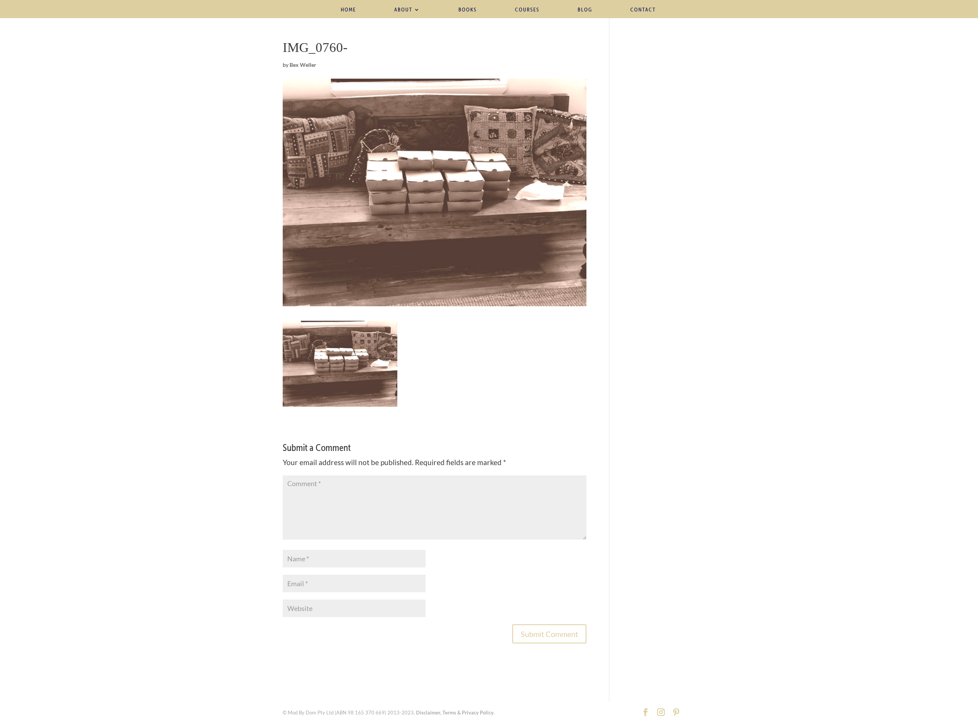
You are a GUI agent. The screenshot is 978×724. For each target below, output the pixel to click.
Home (348, 10)
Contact (643, 10)
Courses (527, 10)
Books (467, 10)
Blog (585, 10)
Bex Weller (303, 64)
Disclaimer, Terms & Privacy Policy (455, 712)
